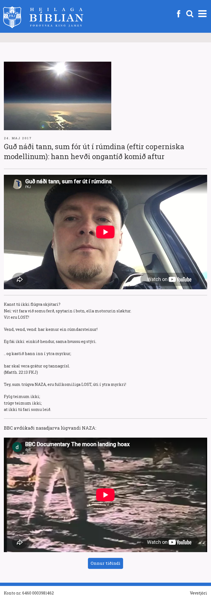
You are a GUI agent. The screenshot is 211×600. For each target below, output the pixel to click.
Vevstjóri (198, 593)
